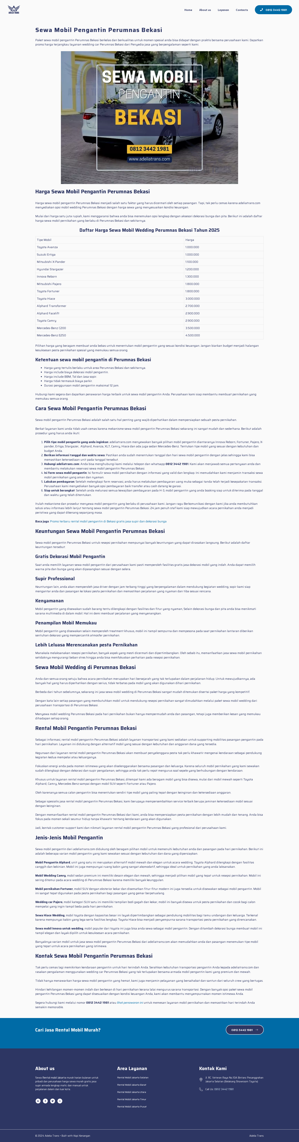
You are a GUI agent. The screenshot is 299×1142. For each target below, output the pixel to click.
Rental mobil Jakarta (54, 1078)
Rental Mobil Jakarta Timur (131, 1099)
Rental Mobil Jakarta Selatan (132, 1077)
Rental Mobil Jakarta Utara (131, 1092)
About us (205, 9)
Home (188, 9)
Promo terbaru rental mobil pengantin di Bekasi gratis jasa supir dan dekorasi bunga (108, 521)
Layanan (223, 9)
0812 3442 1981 (224, 1089)
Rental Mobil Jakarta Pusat (132, 1106)
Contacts (242, 9)
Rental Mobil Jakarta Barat (131, 1085)
